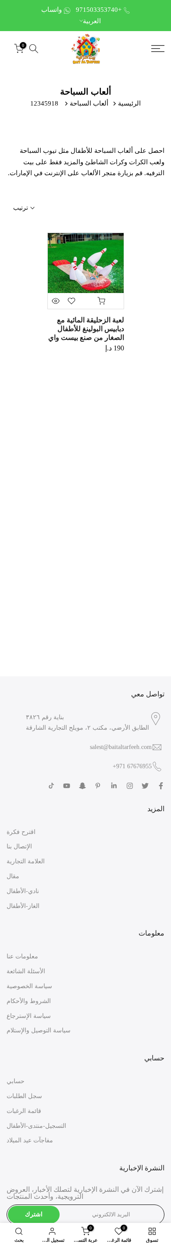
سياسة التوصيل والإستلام (39, 1030)
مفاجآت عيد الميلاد (30, 1140)
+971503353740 (98, 9)
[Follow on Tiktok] (51, 786)
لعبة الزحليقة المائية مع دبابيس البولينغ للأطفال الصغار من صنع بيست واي (86, 328)
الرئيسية (129, 103)
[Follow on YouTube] (66, 786)
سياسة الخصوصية (29, 986)
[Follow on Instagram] (130, 786)
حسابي (16, 1081)
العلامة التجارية (26, 861)
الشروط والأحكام (29, 1001)
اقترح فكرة (21, 832)
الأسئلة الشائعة (26, 971)
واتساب (51, 9)
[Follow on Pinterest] (98, 786)
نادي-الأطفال (23, 891)
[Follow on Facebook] (160, 786)
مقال (13, 876)
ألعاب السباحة (89, 103)
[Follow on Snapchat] (82, 786)
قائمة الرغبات (24, 1111)
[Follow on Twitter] (145, 786)
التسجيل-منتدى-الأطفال (36, 1126)
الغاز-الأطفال (23, 906)
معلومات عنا (22, 956)
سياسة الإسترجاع (29, 1016)
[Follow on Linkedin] (114, 786)
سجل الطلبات (24, 1096)
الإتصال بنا (19, 846)
